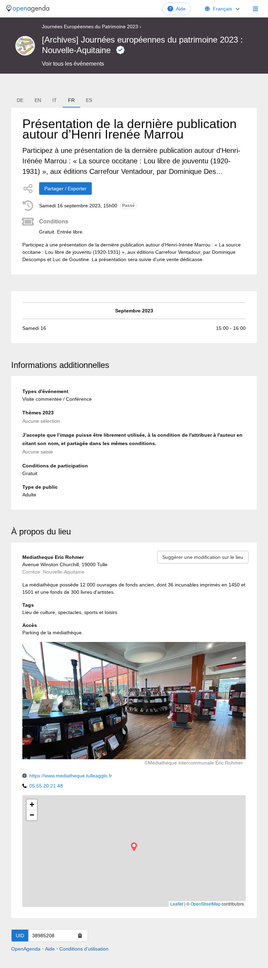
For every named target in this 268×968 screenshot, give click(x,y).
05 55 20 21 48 (46, 786)
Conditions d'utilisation (84, 949)
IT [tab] (54, 100)
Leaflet (176, 904)
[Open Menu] (255, 9)
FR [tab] (71, 100)
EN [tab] (38, 100)
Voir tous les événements (73, 64)
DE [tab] (20, 100)
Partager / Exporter (65, 188)
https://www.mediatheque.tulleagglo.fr (70, 775)
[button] (134, 846)
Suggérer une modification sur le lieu (202, 557)
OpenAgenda (25, 949)
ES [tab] (89, 100)
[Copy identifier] (80, 935)
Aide (181, 9)
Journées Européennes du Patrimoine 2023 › (91, 26)
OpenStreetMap (206, 904)
